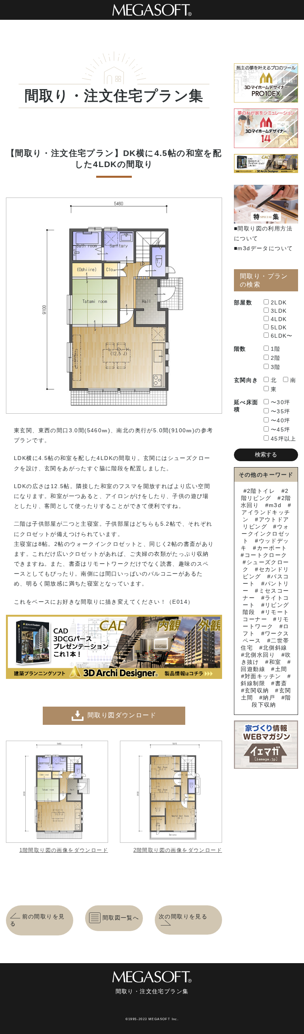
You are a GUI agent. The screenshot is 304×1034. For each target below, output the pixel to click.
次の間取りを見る (183, 916)
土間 (281, 669)
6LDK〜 (282, 336)
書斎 (281, 683)
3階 (276, 367)
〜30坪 (281, 402)
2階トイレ (261, 491)
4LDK (279, 319)
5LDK (279, 327)
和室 (275, 662)
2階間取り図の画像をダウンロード (177, 850)
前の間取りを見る (37, 920)
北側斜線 (275, 647)
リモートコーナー (266, 615)
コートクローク (266, 555)
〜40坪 (281, 420)
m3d (275, 505)
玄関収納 (257, 690)
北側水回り (260, 655)
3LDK (279, 311)
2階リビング (265, 494)
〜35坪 (281, 411)
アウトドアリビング (266, 523)
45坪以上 (283, 438)
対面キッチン (263, 676)
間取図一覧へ (121, 917)
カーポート (272, 548)
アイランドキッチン (265, 516)
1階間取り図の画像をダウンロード (63, 850)
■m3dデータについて (263, 248)
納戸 (269, 697)
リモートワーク (266, 622)
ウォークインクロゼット (265, 533)
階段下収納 (271, 701)
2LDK (279, 302)
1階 (276, 349)
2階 (276, 358)
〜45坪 (281, 429)
